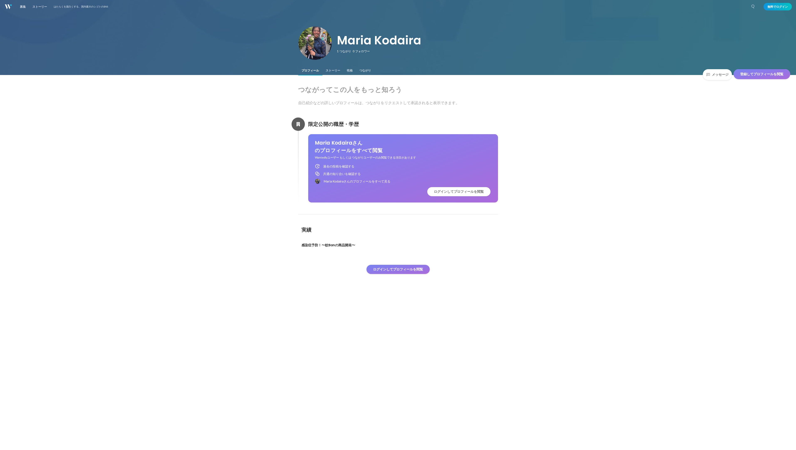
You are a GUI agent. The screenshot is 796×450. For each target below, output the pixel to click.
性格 (350, 70)
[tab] (310, 70)
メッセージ (720, 74)
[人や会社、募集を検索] (753, 6)
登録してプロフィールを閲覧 (762, 74)
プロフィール (310, 70)
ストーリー (333, 70)
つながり (365, 70)
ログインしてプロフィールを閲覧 (459, 191)
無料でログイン (777, 7)
